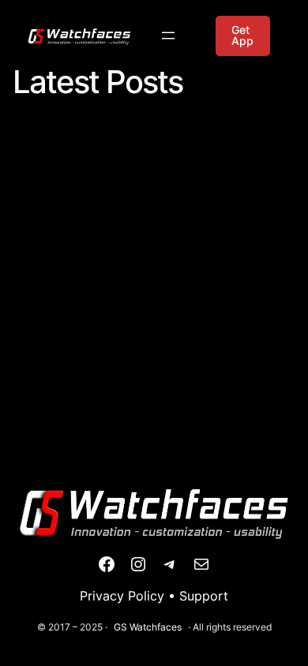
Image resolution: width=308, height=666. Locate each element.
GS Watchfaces (148, 627)
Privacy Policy (122, 596)
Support (203, 596)
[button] (243, 36)
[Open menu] (168, 35)
